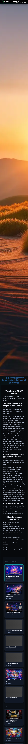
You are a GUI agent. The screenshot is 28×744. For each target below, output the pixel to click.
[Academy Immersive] (12, 1)
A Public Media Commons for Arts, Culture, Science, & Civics (13, 456)
